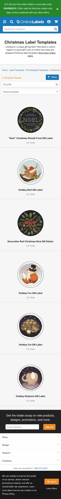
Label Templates (16, 70)
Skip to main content (10, 10)
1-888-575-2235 (40, 468)
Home (5, 70)
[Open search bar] (11, 21)
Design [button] (5, 444)
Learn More (51, 488)
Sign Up (49, 426)
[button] (4, 21)
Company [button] (7, 460)
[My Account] (48, 21)
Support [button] (6, 452)
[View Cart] (56, 21)
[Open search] (55, 29)
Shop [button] (5, 437)
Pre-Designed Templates (37, 70)
